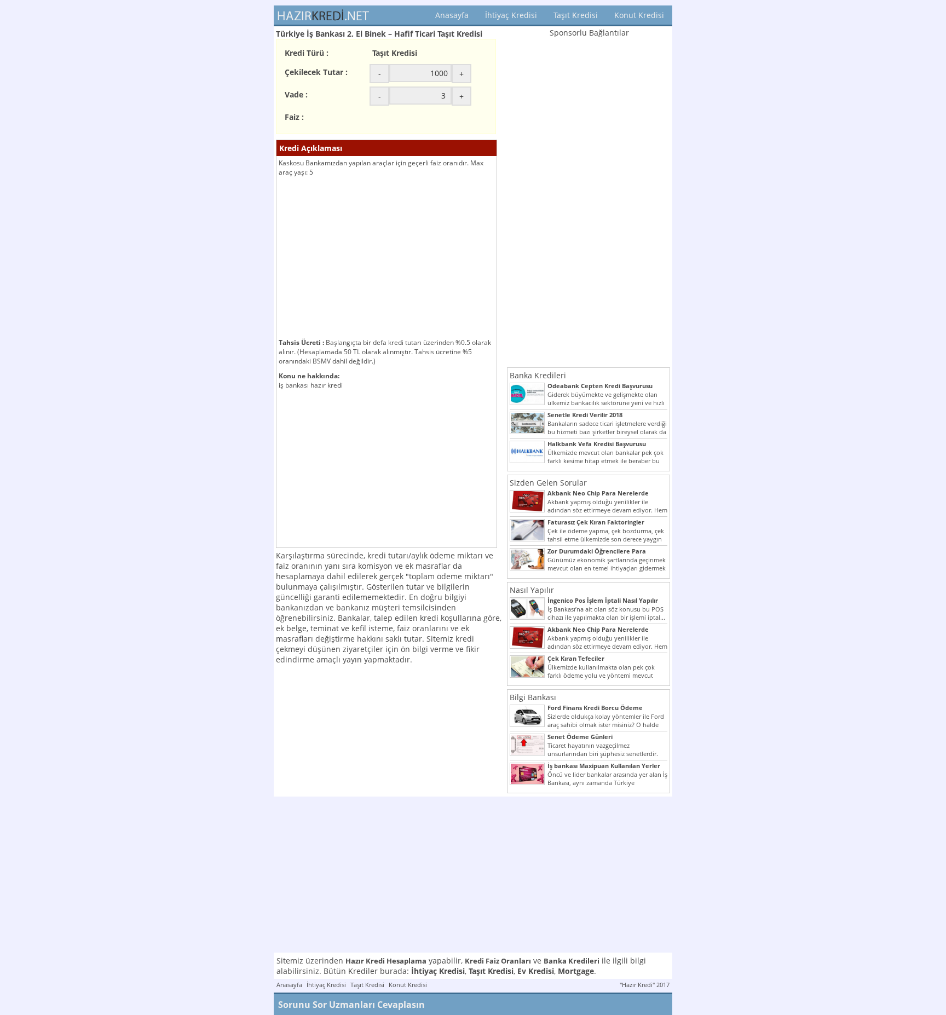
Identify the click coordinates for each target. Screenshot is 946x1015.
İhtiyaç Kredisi (511, 15)
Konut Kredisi (639, 15)
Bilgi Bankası (533, 697)
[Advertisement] (386, 259)
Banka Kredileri (538, 375)
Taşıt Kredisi (575, 15)
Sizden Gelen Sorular (548, 482)
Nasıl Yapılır (532, 590)
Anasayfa (452, 15)
